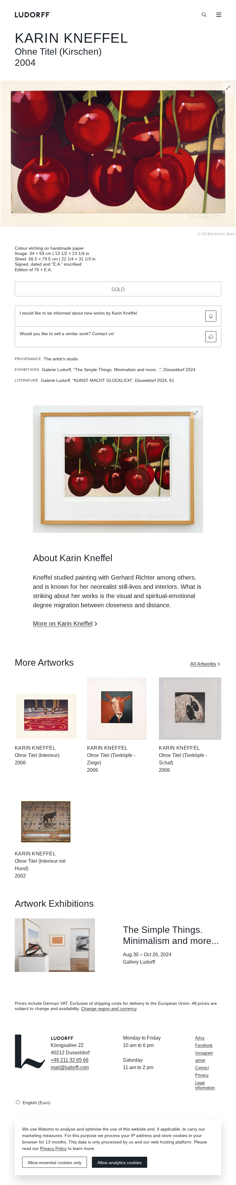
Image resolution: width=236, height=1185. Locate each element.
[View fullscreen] (228, 87)
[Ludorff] (32, 14)
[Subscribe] (210, 316)
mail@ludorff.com (70, 1067)
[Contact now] (210, 336)
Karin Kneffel (71, 38)
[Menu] (218, 14)
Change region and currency (109, 1008)
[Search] (204, 14)
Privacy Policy (53, 1148)
